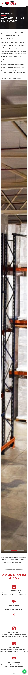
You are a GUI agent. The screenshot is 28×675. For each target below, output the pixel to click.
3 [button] (20, 550)
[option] (14, 316)
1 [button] (7, 550)
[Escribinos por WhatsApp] (24, 671)
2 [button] (14, 550)
